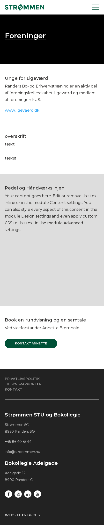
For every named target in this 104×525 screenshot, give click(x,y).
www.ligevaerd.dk (22, 110)
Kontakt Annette (31, 343)
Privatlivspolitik (22, 379)
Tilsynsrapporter (23, 384)
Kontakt (13, 389)
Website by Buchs (22, 515)
